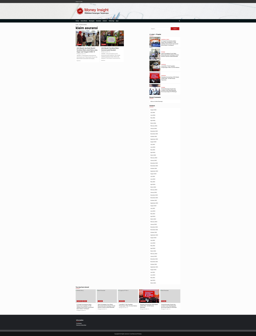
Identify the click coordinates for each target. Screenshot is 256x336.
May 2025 (152, 149)
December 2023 (154, 195)
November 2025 (154, 133)
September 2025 (154, 139)
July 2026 (152, 112)
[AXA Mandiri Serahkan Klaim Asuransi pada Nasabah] (112, 38)
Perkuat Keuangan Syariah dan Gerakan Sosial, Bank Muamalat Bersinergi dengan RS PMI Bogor (169, 90)
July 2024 (152, 176)
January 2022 (153, 256)
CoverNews (132, 333)
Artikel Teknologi (158, 101)
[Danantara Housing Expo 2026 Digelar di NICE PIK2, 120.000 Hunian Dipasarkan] (154, 77)
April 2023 (152, 216)
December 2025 (154, 131)
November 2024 (154, 165)
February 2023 (153, 221)
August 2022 (153, 237)
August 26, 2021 (81, 53)
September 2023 (154, 203)
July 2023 (152, 208)
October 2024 (153, 168)
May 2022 (152, 245)
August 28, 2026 (123, 307)
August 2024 (153, 173)
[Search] (179, 21)
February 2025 (153, 157)
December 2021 (154, 259)
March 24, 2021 (105, 51)
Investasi (98, 21)
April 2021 (152, 280)
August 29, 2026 (81, 310)
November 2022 (154, 229)
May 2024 (152, 181)
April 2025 (152, 152)
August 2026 (153, 109)
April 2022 (152, 248)
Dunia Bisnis (84, 21)
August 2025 (153, 141)
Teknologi (111, 21)
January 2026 (153, 128)
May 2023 (152, 213)
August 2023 (153, 205)
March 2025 (153, 155)
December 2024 (154, 163)
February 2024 (153, 189)
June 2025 (152, 147)
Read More (79, 60)
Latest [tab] (152, 34)
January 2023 (153, 224)
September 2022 (154, 235)
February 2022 (153, 253)
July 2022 (152, 240)
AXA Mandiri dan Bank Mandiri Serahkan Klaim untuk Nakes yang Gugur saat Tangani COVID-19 (87, 50)
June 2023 (152, 211)
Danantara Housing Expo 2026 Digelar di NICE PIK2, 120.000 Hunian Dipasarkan (170, 79)
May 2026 (152, 117)
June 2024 (152, 179)
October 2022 (153, 232)
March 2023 (153, 219)
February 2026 (153, 125)
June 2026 (152, 115)
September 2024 (154, 171)
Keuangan (91, 21)
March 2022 (153, 251)
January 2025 (153, 160)
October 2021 (153, 264)
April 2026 (152, 120)
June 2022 (152, 243)
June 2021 (152, 275)
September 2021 (154, 267)
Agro (117, 21)
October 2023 (153, 200)
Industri (105, 21)
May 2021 (152, 277)
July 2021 (152, 272)
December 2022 (154, 227)
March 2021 (153, 283)
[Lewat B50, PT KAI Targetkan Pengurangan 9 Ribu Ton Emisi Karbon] (154, 65)
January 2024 (153, 192)
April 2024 (152, 184)
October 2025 (153, 136)
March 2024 (153, 187)
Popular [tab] (158, 34)
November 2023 (154, 197)
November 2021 (154, 261)
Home (77, 21)
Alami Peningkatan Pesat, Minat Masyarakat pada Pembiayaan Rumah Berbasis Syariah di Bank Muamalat (170, 55)
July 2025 (152, 144)
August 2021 (153, 269)
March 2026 (153, 123)
